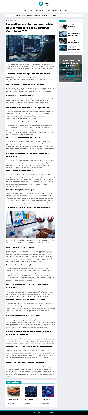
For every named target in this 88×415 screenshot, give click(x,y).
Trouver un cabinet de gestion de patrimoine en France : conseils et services (74, 34)
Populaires (70, 21)
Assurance (25, 10)
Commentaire (78, 21)
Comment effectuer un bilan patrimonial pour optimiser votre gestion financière (74, 41)
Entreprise (47, 10)
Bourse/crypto (39, 10)
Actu (20, 10)
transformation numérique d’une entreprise (18, 162)
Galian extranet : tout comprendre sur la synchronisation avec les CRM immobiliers (30, 400)
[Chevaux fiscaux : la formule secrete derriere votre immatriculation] (13, 391)
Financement (55, 10)
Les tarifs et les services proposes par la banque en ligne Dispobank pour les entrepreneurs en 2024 (46, 400)
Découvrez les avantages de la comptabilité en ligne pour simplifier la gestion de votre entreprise (74, 27)
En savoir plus (70, 75)
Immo (62, 10)
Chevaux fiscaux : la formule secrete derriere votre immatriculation (13, 400)
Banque (32, 10)
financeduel (11, 397)
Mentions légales (49, 412)
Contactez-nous (38, 412)
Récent (62, 21)
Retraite (67, 10)
